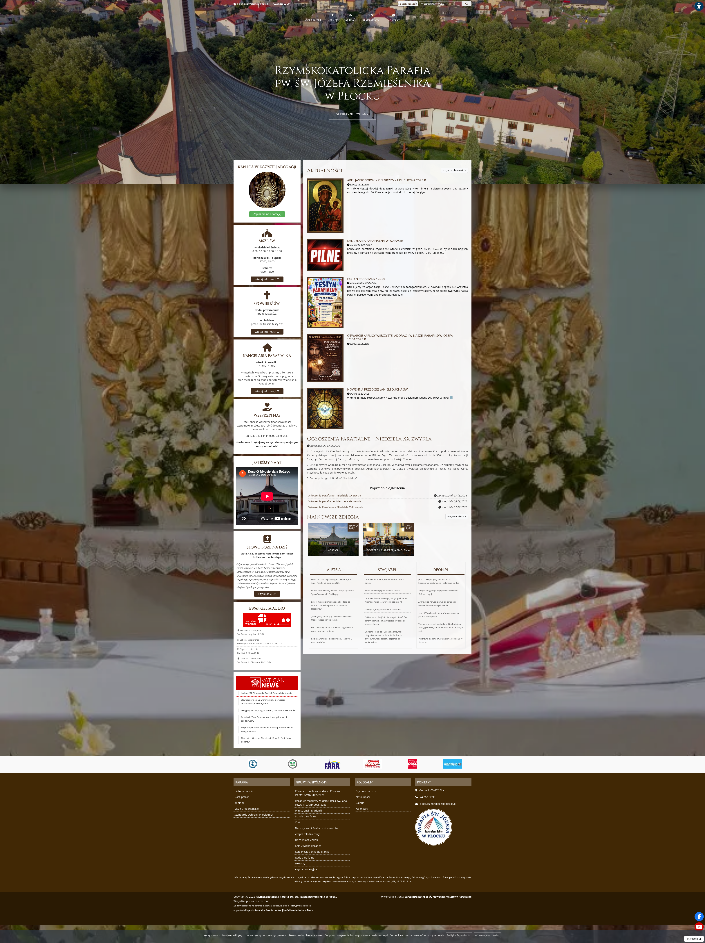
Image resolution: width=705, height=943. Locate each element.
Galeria (360, 803)
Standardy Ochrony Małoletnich (254, 814)
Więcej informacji (266, 279)
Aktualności (324, 170)
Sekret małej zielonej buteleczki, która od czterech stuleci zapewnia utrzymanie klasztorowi (330, 605)
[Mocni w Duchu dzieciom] (463, 764)
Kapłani (239, 803)
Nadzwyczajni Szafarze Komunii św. (317, 828)
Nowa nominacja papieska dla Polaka (382, 590)
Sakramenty (371, 20)
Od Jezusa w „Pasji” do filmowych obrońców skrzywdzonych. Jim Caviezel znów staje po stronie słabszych (386, 621)
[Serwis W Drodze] (383, 764)
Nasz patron (242, 797)
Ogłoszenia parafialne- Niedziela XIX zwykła (334, 501)
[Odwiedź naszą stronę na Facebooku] (699, 916)
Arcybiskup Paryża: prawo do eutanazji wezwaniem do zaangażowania (267, 729)
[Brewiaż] (423, 764)
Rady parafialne (304, 857)
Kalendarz (362, 808)
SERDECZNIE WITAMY (352, 114)
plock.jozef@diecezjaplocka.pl (252, 3)
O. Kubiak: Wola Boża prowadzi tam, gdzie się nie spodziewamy (264, 719)
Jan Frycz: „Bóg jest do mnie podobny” (383, 609)
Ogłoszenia (313, 20)
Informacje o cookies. (487, 935)
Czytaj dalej (265, 594)
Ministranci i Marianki (308, 810)
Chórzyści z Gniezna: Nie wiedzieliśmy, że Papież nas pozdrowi (266, 740)
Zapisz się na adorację (267, 214)
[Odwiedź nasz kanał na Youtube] (699, 926)
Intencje (332, 20)
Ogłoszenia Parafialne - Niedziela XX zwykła (369, 439)
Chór (298, 822)
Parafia (349, 20)
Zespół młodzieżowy (307, 834)
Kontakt (394, 20)
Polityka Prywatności (459, 935)
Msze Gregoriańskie (246, 808)
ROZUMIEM (694, 939)
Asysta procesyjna (306, 869)
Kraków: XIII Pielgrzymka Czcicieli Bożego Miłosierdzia (266, 693)
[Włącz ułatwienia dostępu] (698, 6)
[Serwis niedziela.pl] (343, 764)
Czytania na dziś (366, 791)
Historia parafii (243, 791)
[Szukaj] (466, 3)
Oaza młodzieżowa (306, 840)
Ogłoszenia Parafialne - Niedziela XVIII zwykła (335, 507)
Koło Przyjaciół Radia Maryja (312, 851)
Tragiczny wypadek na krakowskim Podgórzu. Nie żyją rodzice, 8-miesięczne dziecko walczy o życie (440, 627)
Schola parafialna (305, 816)
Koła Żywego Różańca (308, 846)
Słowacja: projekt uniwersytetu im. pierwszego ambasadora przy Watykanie (263, 701)
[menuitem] (313, 17)
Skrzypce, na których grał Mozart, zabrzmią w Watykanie (268, 710)
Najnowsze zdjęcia (333, 517)
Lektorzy (300, 863)
